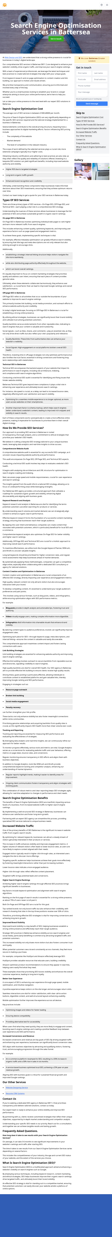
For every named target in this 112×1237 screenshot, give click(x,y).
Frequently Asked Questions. (88, 143)
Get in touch (56, 39)
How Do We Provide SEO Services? (90, 124)
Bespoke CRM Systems (15, 1093)
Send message (92, 103)
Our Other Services (84, 136)
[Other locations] (101, 5)
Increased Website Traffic (86, 132)
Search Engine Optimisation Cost (89, 117)
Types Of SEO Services (85, 121)
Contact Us (80, 139)
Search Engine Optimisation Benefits (91, 128)
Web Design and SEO (13, 57)
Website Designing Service (17, 1087)
